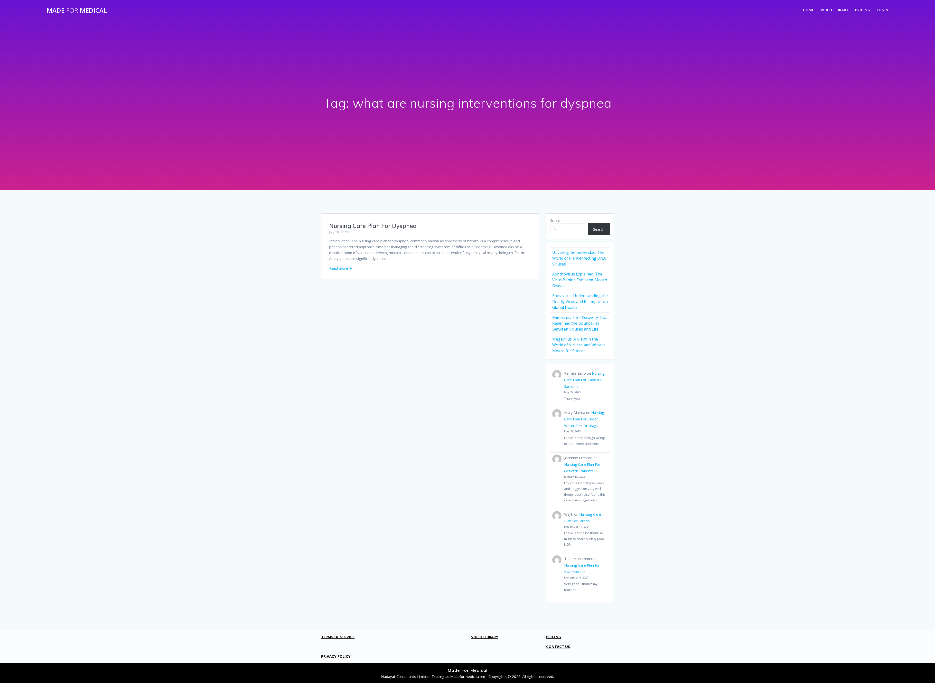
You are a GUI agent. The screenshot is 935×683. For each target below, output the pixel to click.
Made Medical (77, 10)
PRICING (862, 10)
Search (555, 220)
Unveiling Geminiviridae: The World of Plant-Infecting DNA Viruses (579, 258)
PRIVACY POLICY (336, 656)
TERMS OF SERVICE (338, 636)
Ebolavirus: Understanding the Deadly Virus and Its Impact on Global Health (580, 301)
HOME (808, 10)
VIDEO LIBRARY (835, 10)
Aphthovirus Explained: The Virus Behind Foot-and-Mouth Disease (579, 279)
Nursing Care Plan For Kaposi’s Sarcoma (584, 380)
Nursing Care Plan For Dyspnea (373, 225)
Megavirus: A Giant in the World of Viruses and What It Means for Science (578, 344)
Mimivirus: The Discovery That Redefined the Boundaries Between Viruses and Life (580, 323)
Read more (338, 268)
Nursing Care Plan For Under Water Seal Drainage (584, 419)
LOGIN (882, 10)
